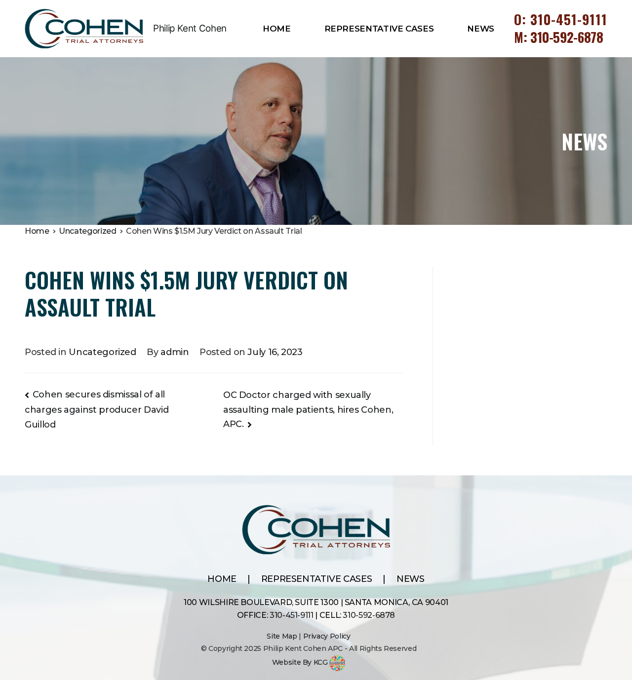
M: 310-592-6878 (558, 37)
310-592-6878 (369, 615)
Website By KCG (301, 662)
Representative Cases (379, 29)
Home (277, 29)
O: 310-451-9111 (560, 19)
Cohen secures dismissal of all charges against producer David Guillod (96, 409)
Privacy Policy (327, 636)
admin (174, 352)
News (480, 29)
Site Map (282, 636)
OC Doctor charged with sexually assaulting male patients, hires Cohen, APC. (308, 409)
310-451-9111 (292, 615)
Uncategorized (102, 352)
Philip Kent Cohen (190, 28)
